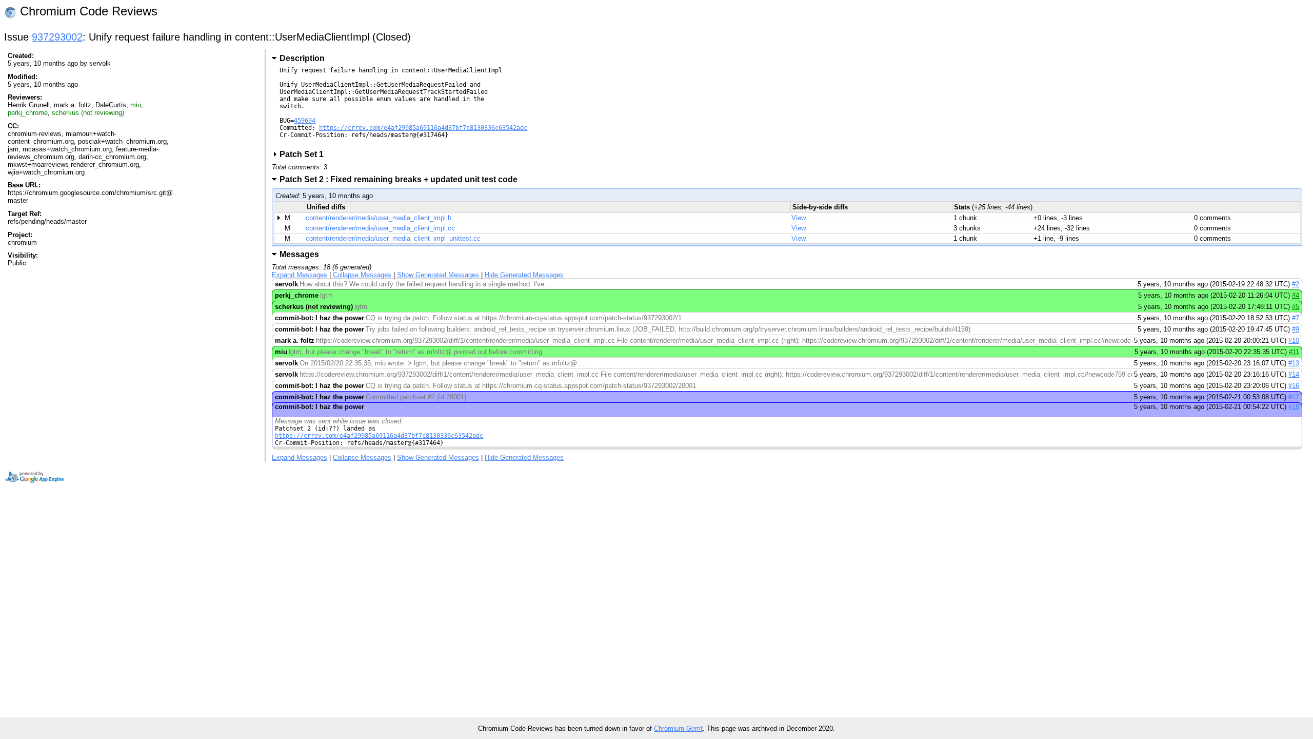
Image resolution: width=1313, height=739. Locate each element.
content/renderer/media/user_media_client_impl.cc (380, 228)
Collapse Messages (362, 275)
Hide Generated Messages (524, 275)
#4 (1295, 295)
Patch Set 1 (305, 154)
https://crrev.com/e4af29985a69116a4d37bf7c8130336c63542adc (423, 127)
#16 (1293, 386)
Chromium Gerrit (678, 728)
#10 (1293, 340)
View (798, 218)
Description (302, 58)
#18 (1293, 407)
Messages (299, 254)
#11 (1294, 352)
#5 (1295, 306)
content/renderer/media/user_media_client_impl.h (378, 218)
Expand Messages (299, 275)
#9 (1295, 329)
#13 (1293, 363)
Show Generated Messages (438, 275)
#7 (1295, 318)
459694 (304, 120)
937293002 (57, 37)
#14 (1293, 374)
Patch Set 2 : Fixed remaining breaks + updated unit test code (402, 179)
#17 (1293, 397)
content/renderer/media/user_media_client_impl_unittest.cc (393, 238)
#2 (1295, 284)
